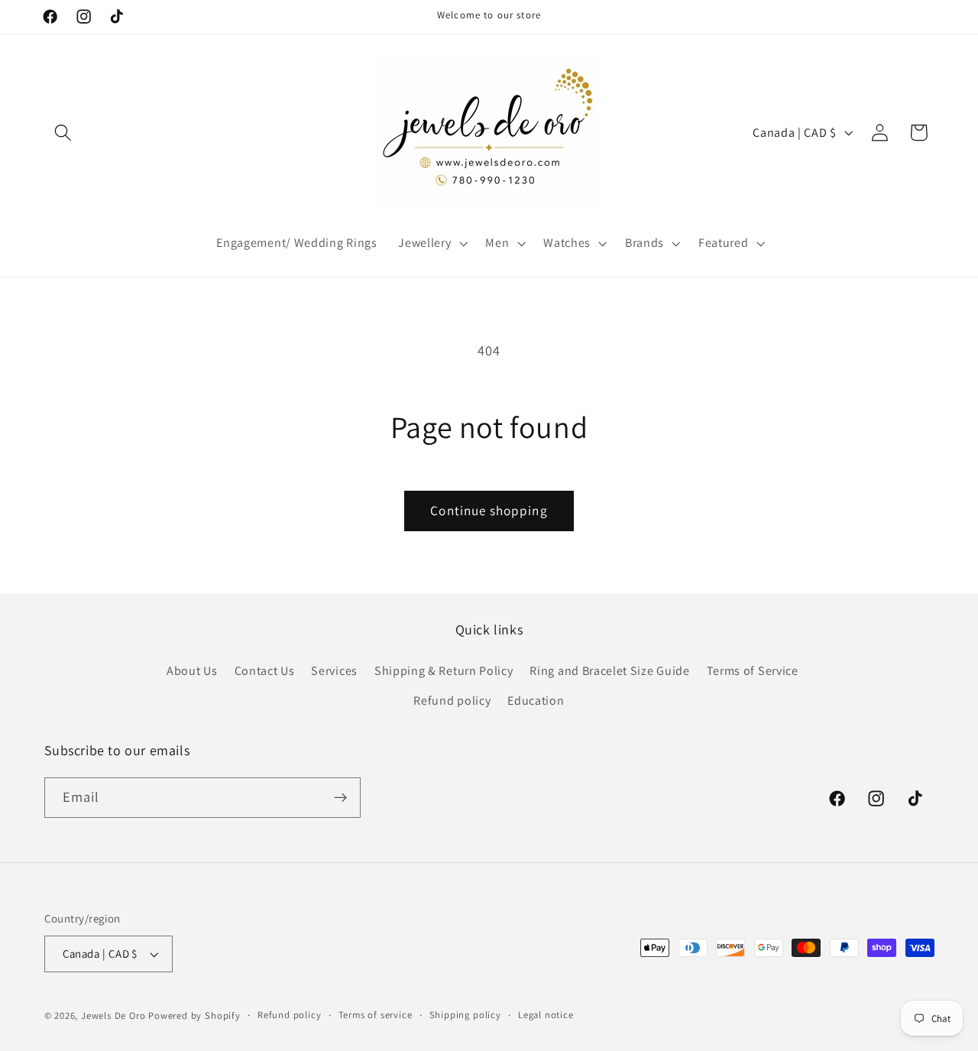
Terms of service (375, 1014)
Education (535, 701)
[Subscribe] (340, 798)
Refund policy (452, 701)
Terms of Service (752, 671)
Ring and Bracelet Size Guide (609, 671)
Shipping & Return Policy (443, 671)
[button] (63, 132)
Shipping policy (465, 1014)
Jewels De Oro (114, 1015)
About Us (192, 671)
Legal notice (546, 1014)
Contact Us (265, 671)
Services (334, 671)
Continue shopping (489, 510)
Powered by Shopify (194, 1015)
